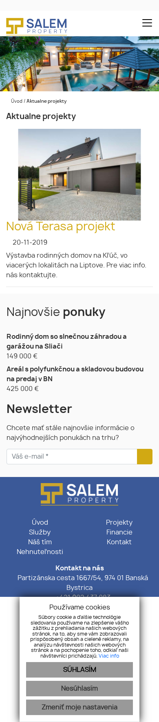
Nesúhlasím (79, 688)
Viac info (109, 656)
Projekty (119, 522)
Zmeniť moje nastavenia (79, 707)
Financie (119, 532)
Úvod (16, 101)
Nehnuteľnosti (40, 552)
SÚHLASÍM (79, 670)
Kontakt (119, 542)
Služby (40, 532)
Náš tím (40, 542)
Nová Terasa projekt (60, 227)
